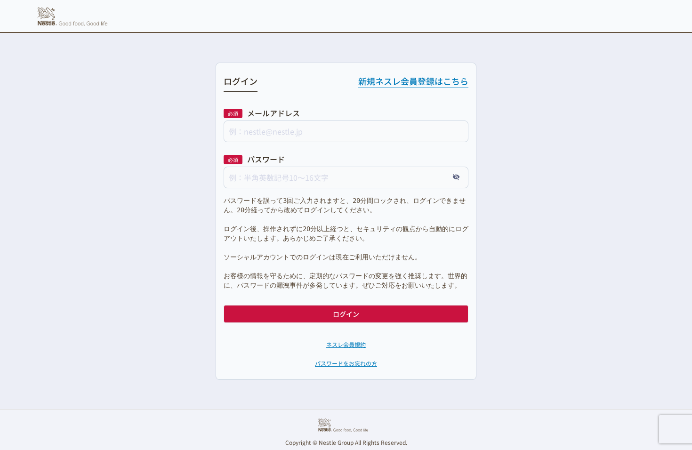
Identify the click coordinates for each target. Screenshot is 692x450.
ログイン (346, 314)
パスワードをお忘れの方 (346, 363)
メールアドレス (273, 113)
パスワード (266, 159)
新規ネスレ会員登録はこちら (413, 81)
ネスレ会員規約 (346, 344)
